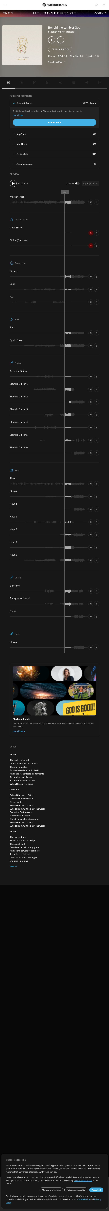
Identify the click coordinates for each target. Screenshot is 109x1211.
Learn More (18, 115)
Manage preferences (51, 1190)
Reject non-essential (76, 1190)
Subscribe (54, 122)
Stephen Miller (56, 31)
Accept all (96, 1190)
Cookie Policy (83, 1199)
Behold (70, 31)
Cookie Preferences (83, 1180)
